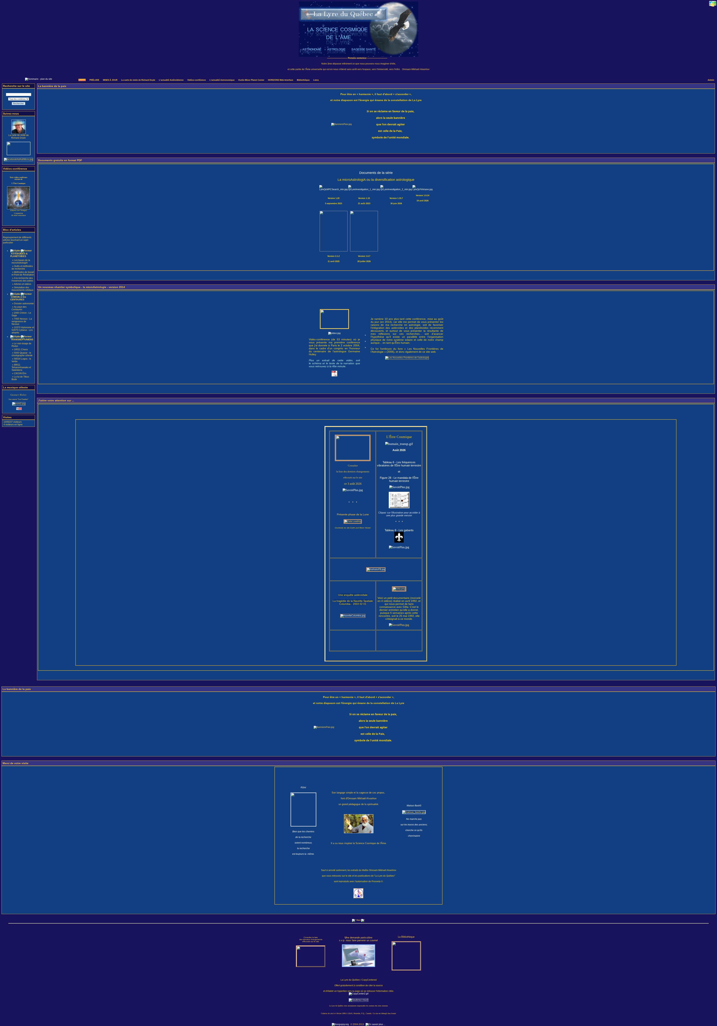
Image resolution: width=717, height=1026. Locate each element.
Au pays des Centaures (19, 308)
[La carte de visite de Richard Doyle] (18, 133)
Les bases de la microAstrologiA (21, 261)
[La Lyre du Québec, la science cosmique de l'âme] (358, 56)
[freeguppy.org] (340, 1024)
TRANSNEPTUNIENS (21, 339)
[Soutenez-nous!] (358, 1000)
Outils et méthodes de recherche (22, 267)
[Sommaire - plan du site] (38, 79)
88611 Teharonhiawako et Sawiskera (21, 367)
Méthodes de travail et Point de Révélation (23, 273)
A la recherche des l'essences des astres (22, 279)
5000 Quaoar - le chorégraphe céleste (22, 354)
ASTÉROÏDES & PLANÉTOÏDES (19, 255)
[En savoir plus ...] (376, 1024)
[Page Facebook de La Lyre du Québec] (18, 154)
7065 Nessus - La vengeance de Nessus (22, 321)
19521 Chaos (21, 349)
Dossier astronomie (24, 303)
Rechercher (18, 103)
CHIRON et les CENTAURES (18, 298)
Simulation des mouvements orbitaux (22, 288)
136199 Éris (20, 373)
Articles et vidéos (22, 284)
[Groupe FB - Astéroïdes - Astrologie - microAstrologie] (18, 159)
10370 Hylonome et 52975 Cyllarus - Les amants (23, 330)
